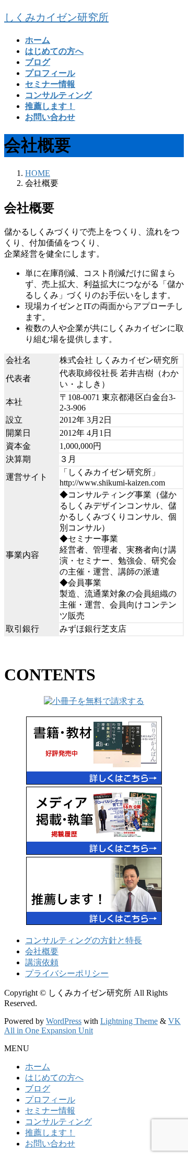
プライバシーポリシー (67, 973)
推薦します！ (50, 1132)
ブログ (37, 1088)
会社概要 (41, 951)
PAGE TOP (173, 1113)
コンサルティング (58, 1121)
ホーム (37, 1066)
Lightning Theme (129, 1021)
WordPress (63, 1021)
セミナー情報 (50, 1110)
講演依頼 (41, 962)
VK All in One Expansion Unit (92, 1026)
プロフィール (50, 1099)
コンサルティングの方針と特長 (83, 940)
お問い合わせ (50, 1143)
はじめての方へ (54, 1077)
